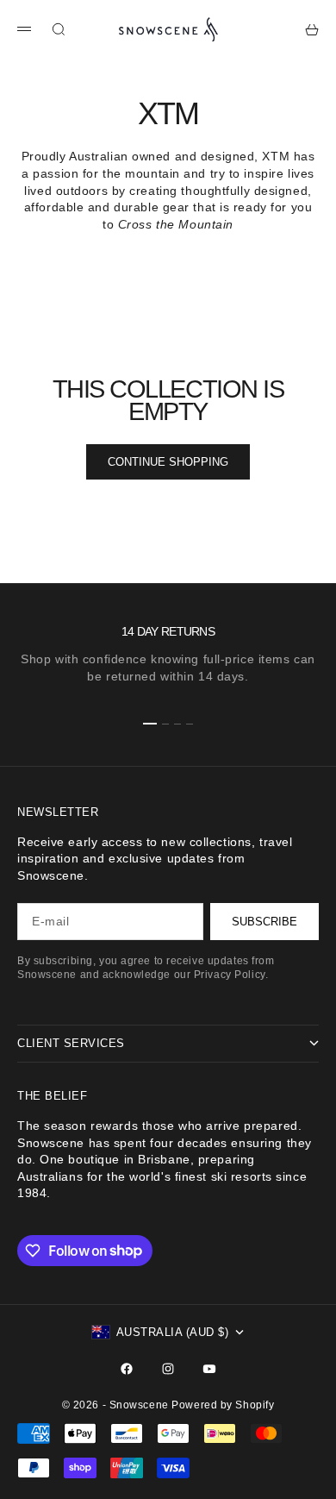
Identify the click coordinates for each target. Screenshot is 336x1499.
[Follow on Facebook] (127, 1369)
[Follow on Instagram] (168, 1369)
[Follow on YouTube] (209, 1369)
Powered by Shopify (222, 1405)
